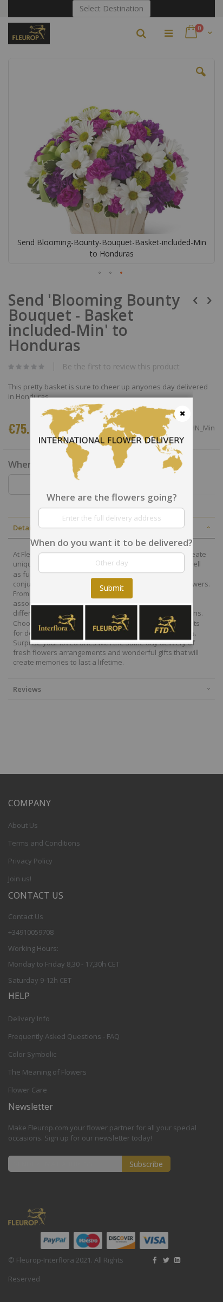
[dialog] (111, 651)
